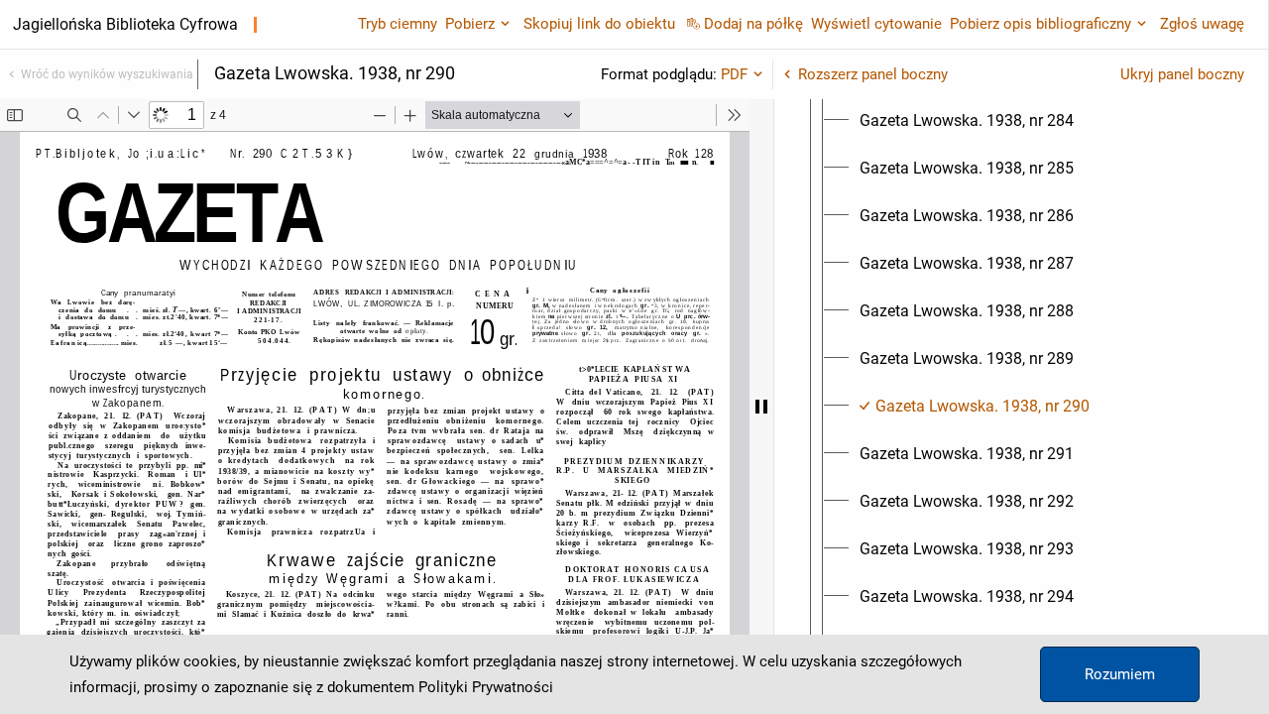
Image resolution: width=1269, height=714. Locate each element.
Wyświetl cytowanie (876, 24)
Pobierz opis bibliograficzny (1040, 24)
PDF (734, 74)
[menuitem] (967, 121)
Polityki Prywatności (485, 687)
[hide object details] (761, 406)
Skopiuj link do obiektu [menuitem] (599, 24)
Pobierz (470, 24)
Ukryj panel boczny (1182, 74)
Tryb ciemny (397, 24)
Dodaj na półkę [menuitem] (753, 24)
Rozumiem (1120, 674)
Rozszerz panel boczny (873, 74)
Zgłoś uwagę (1202, 24)
